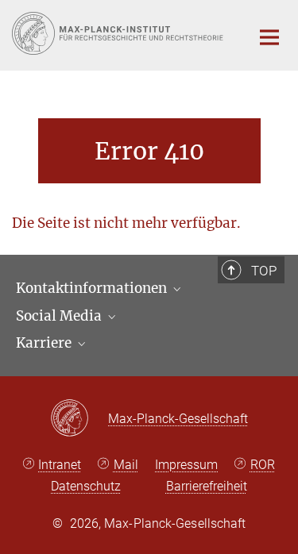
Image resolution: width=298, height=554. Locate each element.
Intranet (59, 464)
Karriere (45, 343)
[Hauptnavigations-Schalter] (269, 37)
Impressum (186, 464)
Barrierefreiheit (206, 486)
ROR (262, 464)
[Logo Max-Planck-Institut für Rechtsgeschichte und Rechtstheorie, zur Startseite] (119, 33)
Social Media (60, 316)
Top (264, 271)
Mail (126, 464)
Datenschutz (86, 486)
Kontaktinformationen (93, 288)
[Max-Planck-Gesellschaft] (79, 419)
